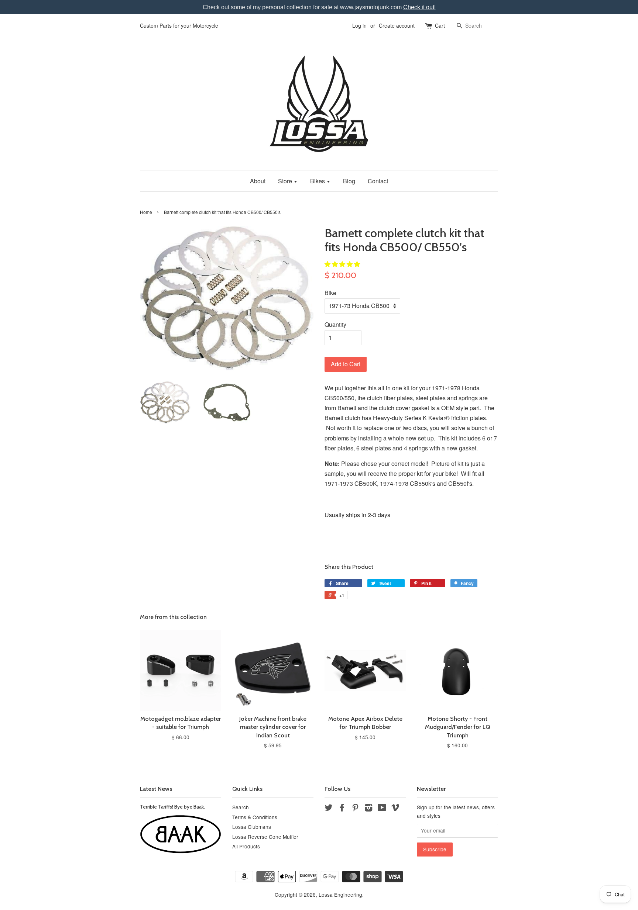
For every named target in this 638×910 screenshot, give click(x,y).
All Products (246, 846)
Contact (378, 181)
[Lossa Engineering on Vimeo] (395, 808)
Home (146, 212)
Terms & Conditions (254, 817)
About (257, 181)
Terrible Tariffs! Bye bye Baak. (172, 807)
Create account (397, 25)
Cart (440, 25)
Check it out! (419, 7)
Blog (349, 181)
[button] (343, 264)
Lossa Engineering (340, 894)
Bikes (318, 181)
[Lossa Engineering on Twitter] (329, 808)
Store (286, 181)
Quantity (335, 324)
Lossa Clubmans (251, 826)
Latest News (156, 788)
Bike (330, 292)
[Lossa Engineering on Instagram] (368, 808)
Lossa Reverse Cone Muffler (265, 836)
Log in (359, 25)
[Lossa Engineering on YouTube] (382, 808)
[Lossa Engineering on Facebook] (342, 808)
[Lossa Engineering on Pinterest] (355, 808)
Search (240, 807)
